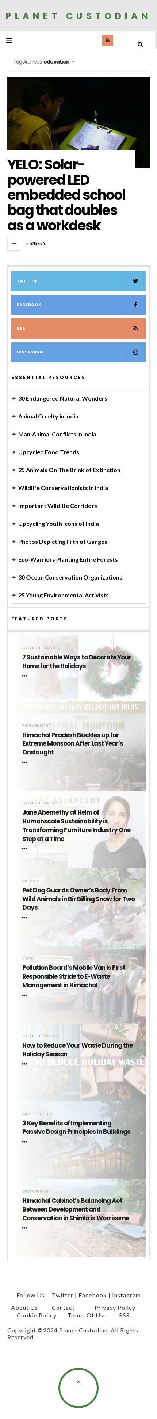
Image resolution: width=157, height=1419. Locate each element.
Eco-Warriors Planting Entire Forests (68, 559)
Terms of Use (87, 1315)
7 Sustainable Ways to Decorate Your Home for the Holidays (76, 661)
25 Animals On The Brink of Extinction (69, 469)
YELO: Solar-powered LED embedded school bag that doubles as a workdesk (66, 195)
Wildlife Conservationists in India (63, 487)
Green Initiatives (41, 648)
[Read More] (26, 676)
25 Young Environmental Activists (63, 595)
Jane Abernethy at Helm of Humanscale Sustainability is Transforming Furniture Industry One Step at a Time (76, 825)
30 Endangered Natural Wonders (62, 398)
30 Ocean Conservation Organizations (70, 577)
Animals (31, 881)
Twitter (27, 281)
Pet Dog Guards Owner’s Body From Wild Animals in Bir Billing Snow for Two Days (78, 899)
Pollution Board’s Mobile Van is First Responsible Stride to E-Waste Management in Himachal (73, 977)
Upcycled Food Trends (48, 451)
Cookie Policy (37, 1315)
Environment (36, 726)
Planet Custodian (79, 15)
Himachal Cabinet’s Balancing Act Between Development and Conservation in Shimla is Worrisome (75, 1210)
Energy (38, 243)
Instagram (30, 352)
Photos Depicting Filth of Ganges (62, 541)
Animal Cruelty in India (48, 416)
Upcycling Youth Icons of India (58, 523)
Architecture (37, 1114)
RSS (21, 328)
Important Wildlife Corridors (57, 505)
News (27, 958)
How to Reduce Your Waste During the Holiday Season (77, 1050)
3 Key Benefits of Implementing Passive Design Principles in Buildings (76, 1127)
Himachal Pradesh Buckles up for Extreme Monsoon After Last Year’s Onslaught (72, 744)
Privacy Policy (115, 1307)
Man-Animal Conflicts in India (57, 434)
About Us (24, 1307)
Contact (63, 1307)
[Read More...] (14, 243)
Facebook (29, 304)
